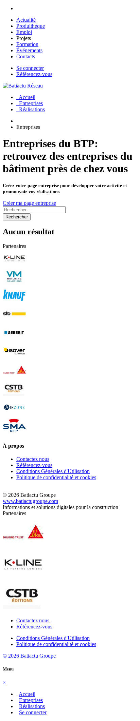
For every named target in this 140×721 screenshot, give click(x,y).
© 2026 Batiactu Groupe (29, 656)
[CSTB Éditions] (14, 395)
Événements (29, 50)
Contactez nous (32, 459)
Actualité (26, 20)
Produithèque (30, 26)
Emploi (24, 32)
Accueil (25, 97)
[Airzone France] (14, 414)
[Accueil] (23, 86)
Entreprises (29, 103)
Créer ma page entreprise (29, 203)
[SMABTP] (14, 432)
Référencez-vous (34, 74)
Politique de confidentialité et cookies (56, 477)
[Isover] (14, 358)
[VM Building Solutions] (14, 283)
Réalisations (30, 109)
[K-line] (14, 265)
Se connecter (30, 68)
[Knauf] (14, 302)
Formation (27, 44)
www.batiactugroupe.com (30, 501)
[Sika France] (14, 376)
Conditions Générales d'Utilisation (53, 471)
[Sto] (14, 321)
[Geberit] (14, 339)
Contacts (25, 56)
